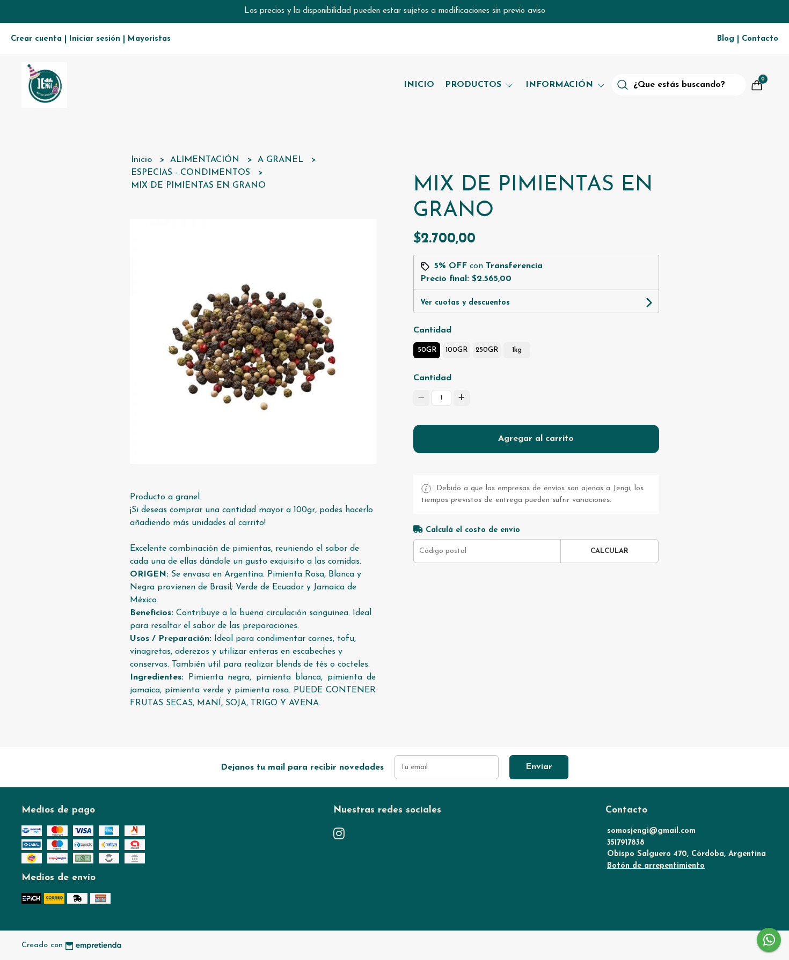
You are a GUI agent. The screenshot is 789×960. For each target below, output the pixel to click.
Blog (725, 39)
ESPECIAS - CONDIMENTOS (192, 172)
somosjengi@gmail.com (651, 831)
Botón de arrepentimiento (656, 866)
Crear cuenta (36, 39)
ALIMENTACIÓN (206, 160)
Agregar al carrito (536, 438)
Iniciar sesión (94, 39)
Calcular (609, 551)
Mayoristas (149, 39)
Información (560, 84)
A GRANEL (282, 160)
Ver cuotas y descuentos (465, 303)
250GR (487, 349)
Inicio (419, 84)
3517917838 (626, 843)
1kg (517, 349)
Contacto (760, 39)
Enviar (538, 767)
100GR (456, 349)
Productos (474, 84)
